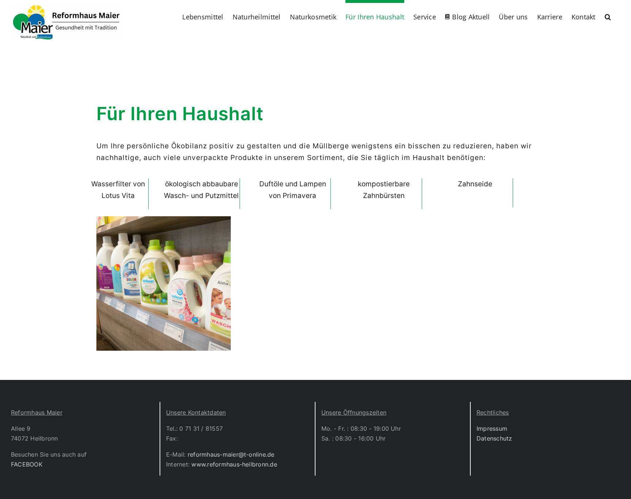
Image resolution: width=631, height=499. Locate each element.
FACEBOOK (26, 464)
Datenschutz (494, 438)
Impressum (492, 428)
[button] (608, 15)
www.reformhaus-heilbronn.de (234, 464)
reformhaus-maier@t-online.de (231, 454)
